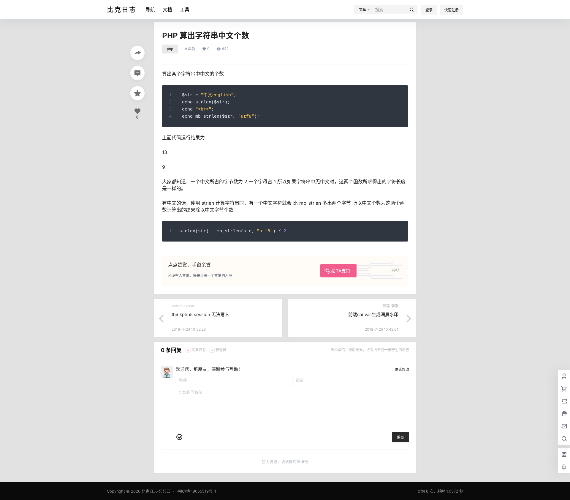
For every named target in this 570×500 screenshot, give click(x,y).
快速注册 (451, 10)
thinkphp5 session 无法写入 (200, 314)
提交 (400, 437)
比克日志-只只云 (155, 491)
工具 (184, 9)
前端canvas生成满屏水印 (373, 314)
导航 (150, 9)
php (170, 49)
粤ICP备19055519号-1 (196, 491)
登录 (429, 10)
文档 (167, 9)
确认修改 (402, 369)
